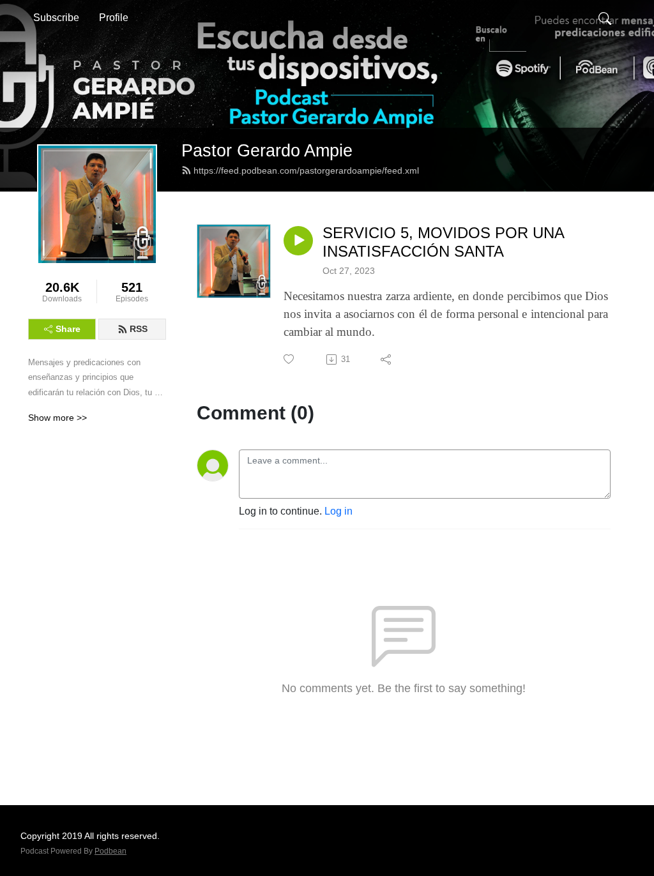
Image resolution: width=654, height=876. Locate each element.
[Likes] (289, 359)
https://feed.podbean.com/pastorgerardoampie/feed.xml (306, 170)
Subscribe (56, 17)
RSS (139, 329)
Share (68, 329)
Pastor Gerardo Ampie (267, 150)
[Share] (386, 359)
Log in (338, 511)
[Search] (604, 18)
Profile (113, 17)
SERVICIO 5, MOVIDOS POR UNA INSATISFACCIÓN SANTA (443, 242)
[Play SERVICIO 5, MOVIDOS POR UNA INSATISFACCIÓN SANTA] (298, 240)
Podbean (110, 851)
